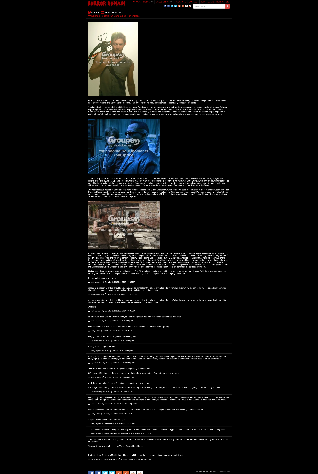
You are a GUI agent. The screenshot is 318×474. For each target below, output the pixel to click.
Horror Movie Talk (113, 12)
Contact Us (200, 471)
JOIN (203, 2)
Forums (95, 12)
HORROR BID (222, 2)
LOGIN (211, 2)
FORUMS (136, 2)
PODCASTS (180, 2)
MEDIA (146, 2)
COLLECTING (162, 2)
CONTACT (193, 2)
